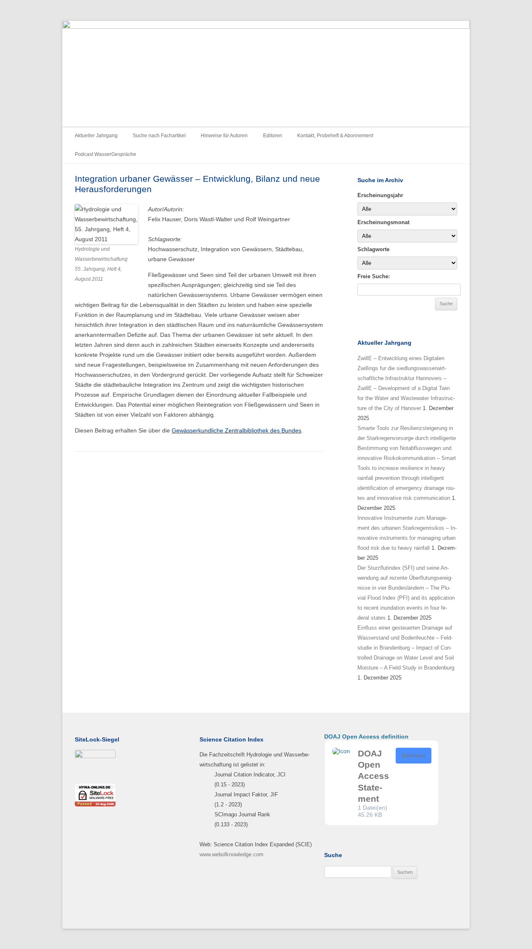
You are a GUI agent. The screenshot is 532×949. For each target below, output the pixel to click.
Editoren (272, 135)
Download (413, 756)
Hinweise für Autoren (224, 135)
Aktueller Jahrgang (96, 135)
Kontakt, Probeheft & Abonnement (335, 135)
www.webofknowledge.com (232, 854)
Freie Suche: (373, 276)
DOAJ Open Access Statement (373, 776)
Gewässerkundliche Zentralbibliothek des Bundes (236, 430)
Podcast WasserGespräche (105, 154)
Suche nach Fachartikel (159, 135)
